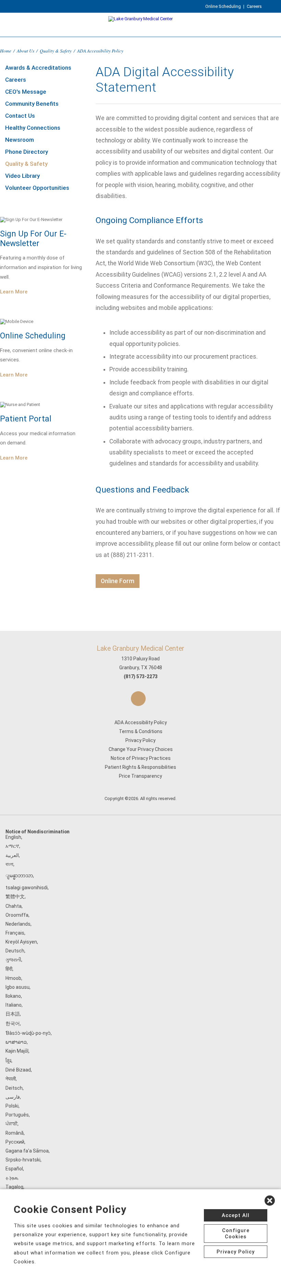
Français (14, 933)
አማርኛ (12, 846)
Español (14, 1168)
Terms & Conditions (140, 731)
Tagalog (14, 1187)
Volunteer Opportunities (37, 187)
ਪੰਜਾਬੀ (11, 1123)
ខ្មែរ (8, 1060)
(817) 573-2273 (141, 676)
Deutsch (14, 950)
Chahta (13, 906)
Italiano (13, 1005)
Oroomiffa (16, 915)
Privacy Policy (140, 740)
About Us (25, 50)
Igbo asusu (17, 987)
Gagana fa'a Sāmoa (27, 1151)
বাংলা (9, 864)
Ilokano (13, 996)
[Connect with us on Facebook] (138, 698)
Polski (12, 1106)
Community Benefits (32, 103)
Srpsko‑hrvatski (22, 1159)
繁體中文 (15, 896)
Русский (14, 1142)
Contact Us (20, 115)
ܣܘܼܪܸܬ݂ (11, 1177)
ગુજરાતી (13, 959)
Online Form (117, 581)
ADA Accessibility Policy (140, 722)
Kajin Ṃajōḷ (16, 1051)
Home (5, 50)
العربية (12, 855)
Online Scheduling (223, 6)
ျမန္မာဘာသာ (19, 875)
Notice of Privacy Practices (141, 758)
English (13, 837)
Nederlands (17, 924)
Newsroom (19, 139)
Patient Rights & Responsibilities (140, 767)
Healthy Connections (32, 127)
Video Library (22, 175)
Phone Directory (26, 151)
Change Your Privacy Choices (141, 749)
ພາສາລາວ (16, 1042)
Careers (254, 6)
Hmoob (13, 978)
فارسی (12, 1097)
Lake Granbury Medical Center (140, 648)
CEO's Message (25, 91)
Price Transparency (140, 776)
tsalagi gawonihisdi (26, 887)
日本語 (12, 1014)
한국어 (12, 1023)
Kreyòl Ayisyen (21, 942)
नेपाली (10, 1078)
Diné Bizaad (18, 1070)
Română (14, 1133)
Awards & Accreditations (38, 67)
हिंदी (8, 969)
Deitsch (14, 1088)
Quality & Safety (56, 50)
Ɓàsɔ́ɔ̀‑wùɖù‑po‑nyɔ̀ (28, 1033)
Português (17, 1115)
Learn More (13, 292)
